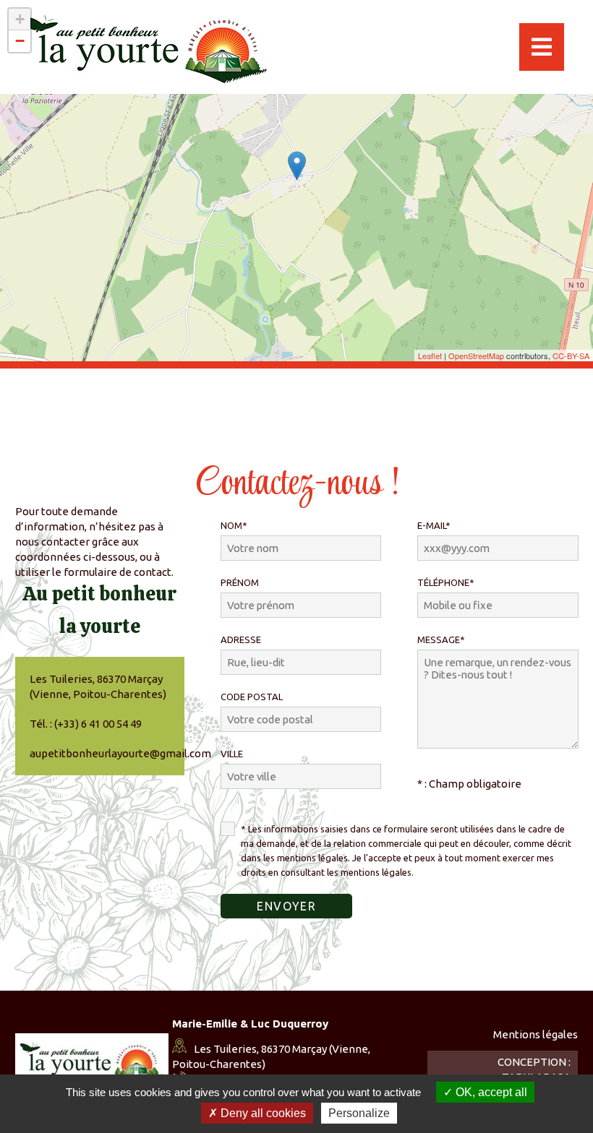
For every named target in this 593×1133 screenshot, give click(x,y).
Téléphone (445, 582)
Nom (234, 525)
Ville (232, 754)
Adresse (241, 639)
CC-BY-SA (571, 355)
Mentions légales (535, 1034)
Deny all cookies (262, 1113)
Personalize (359, 1113)
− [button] (20, 41)
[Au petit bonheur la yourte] (297, 166)
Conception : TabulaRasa (534, 1069)
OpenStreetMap (476, 355)
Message (441, 639)
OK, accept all (490, 1092)
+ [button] (20, 19)
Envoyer (286, 906)
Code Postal (252, 697)
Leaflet (430, 355)
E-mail (434, 525)
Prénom (240, 582)
